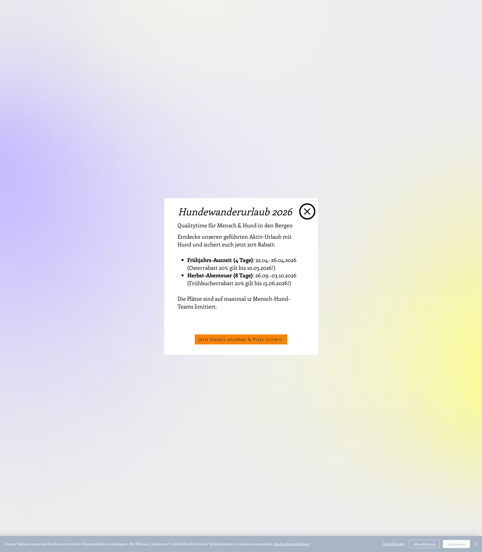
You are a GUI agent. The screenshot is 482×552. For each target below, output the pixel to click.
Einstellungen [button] (394, 543)
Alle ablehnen (424, 544)
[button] (307, 211)
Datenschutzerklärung (291, 543)
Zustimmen (456, 544)
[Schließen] (476, 544)
